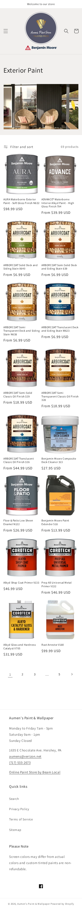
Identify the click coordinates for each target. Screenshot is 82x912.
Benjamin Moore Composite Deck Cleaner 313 (58, 460)
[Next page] (72, 674)
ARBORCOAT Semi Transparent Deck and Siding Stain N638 (21, 330)
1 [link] (10, 674)
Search (14, 799)
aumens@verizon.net (25, 756)
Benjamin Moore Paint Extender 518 (55, 522)
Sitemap (15, 830)
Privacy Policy (19, 809)
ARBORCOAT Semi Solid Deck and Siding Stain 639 (59, 266)
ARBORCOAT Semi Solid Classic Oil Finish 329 (17, 394)
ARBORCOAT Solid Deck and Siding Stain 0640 (20, 266)
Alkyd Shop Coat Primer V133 (21, 582)
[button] (6, 31)
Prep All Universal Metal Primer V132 (56, 584)
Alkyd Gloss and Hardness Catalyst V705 (19, 646)
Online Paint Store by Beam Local (34, 772)
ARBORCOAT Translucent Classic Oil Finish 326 (18, 460)
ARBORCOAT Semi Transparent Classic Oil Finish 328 (60, 396)
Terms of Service (21, 819)
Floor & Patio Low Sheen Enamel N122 (18, 522)
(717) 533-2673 (20, 762)
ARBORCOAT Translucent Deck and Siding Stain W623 (60, 329)
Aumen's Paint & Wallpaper (33, 903)
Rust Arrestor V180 (52, 644)
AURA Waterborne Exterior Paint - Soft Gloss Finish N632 (21, 201)
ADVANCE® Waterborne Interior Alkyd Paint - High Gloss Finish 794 (57, 203)
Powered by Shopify (62, 903)
